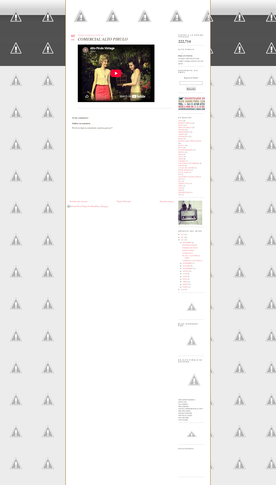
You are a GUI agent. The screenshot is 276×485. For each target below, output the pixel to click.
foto (180, 179)
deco (180, 147)
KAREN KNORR (188, 250)
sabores (182, 161)
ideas (81, 35)
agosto (186, 271)
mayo (185, 279)
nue (179, 194)
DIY (179, 174)
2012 (182, 237)
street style (184, 183)
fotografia (183, 136)
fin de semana (184, 170)
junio (185, 276)
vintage (99, 35)
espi (180, 190)
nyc (179, 181)
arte (180, 121)
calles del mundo (186, 168)
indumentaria (184, 192)
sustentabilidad (185, 150)
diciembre (187, 242)
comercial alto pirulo (103, 39)
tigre (180, 186)
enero (185, 287)
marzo (186, 284)
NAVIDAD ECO (187, 253)
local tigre (183, 172)
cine (180, 188)
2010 (182, 289)
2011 (182, 240)
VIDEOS (89, 35)
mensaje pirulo (185, 127)
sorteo (181, 165)
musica (181, 145)
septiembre (188, 268)
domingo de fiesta (190, 248)
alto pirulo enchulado (188, 177)
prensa (181, 152)
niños (180, 159)
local (181, 156)
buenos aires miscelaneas (189, 141)
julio (185, 274)
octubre (187, 266)
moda (180, 139)
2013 (182, 234)
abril (185, 282)
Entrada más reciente (79, 201)
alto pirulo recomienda (188, 163)
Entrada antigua (167, 201)
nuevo (181, 125)
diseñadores (183, 132)
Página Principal (124, 201)
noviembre (187, 263)
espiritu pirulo (184, 123)
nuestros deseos (189, 245)
